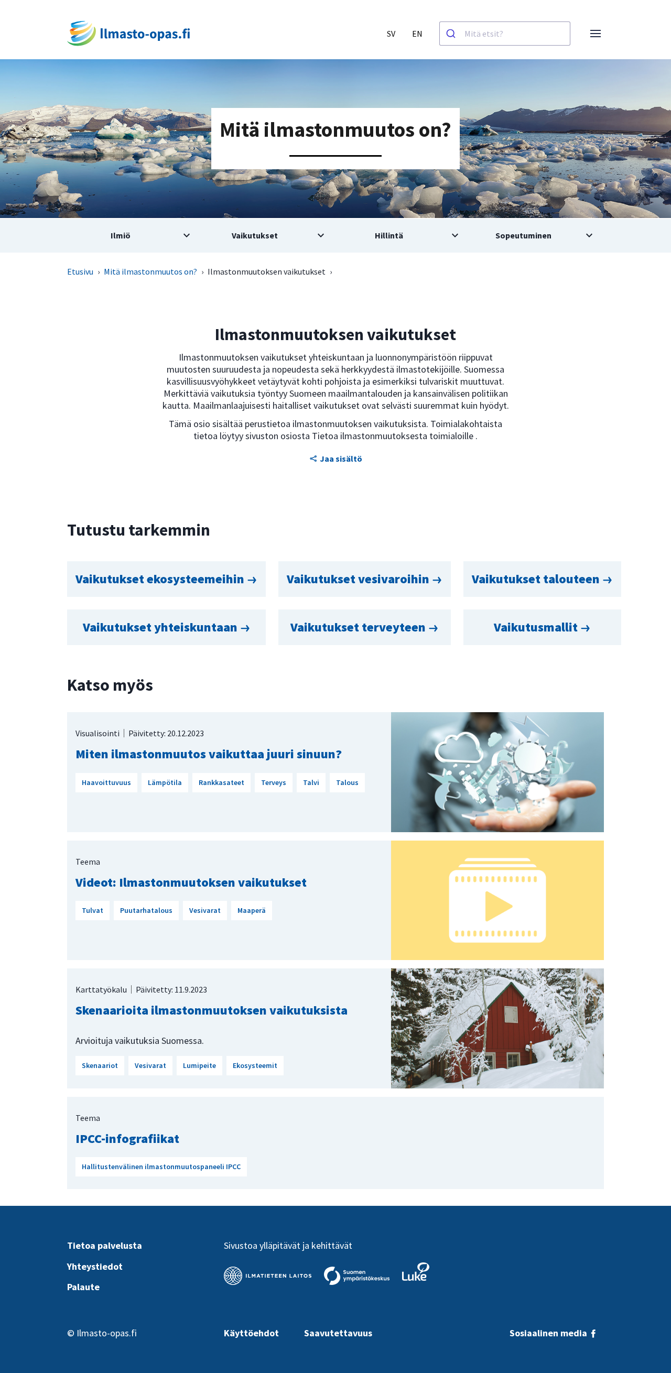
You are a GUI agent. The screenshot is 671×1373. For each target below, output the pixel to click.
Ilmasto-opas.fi (107, 1333)
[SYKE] (356, 1276)
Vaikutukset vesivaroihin (359, 579)
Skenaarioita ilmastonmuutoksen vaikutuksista (211, 1010)
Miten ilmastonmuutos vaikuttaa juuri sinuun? (208, 754)
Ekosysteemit (255, 1065)
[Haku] (452, 33)
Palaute (83, 1287)
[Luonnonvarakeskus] (415, 1271)
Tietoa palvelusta (104, 1245)
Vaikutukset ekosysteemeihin (161, 579)
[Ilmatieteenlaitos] (267, 1276)
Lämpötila (165, 782)
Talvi (311, 782)
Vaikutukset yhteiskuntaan (161, 627)
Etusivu (80, 271)
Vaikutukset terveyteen (359, 627)
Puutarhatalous (146, 910)
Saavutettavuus (338, 1333)
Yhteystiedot (95, 1266)
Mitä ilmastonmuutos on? (150, 271)
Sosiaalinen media (549, 1333)
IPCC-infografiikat (127, 1138)
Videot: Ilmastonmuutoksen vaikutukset (191, 882)
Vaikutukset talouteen (537, 579)
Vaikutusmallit (537, 627)
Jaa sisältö (341, 458)
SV (391, 33)
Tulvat (92, 910)
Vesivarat (205, 910)
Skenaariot (100, 1065)
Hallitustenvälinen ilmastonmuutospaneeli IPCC (161, 1166)
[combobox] (504, 33)
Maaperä (251, 910)
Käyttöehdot (251, 1333)
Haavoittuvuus (106, 782)
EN (417, 33)
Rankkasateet (221, 782)
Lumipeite (199, 1065)
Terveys (273, 782)
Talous (347, 782)
